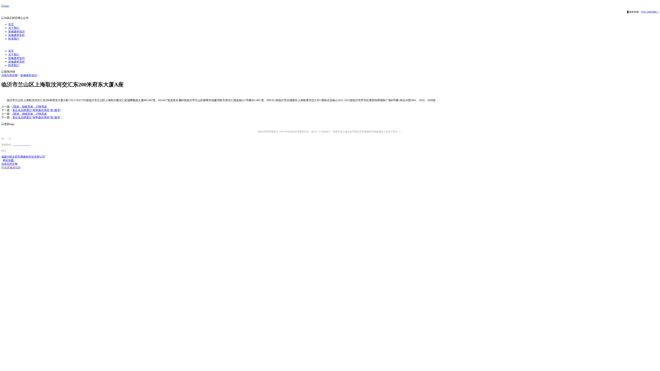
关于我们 (13, 27)
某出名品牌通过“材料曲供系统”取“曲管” (36, 110)
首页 (11, 24)
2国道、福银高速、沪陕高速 (29, 106)
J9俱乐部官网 (9, 75)
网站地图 (8, 160)
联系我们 (13, 38)
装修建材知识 (16, 31)
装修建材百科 (16, 35)
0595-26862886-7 (650, 12)
